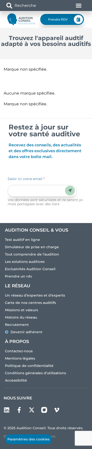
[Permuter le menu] (79, 5)
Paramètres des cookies (28, 439)
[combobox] (32, 5)
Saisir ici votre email (26, 179)
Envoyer (70, 190)
